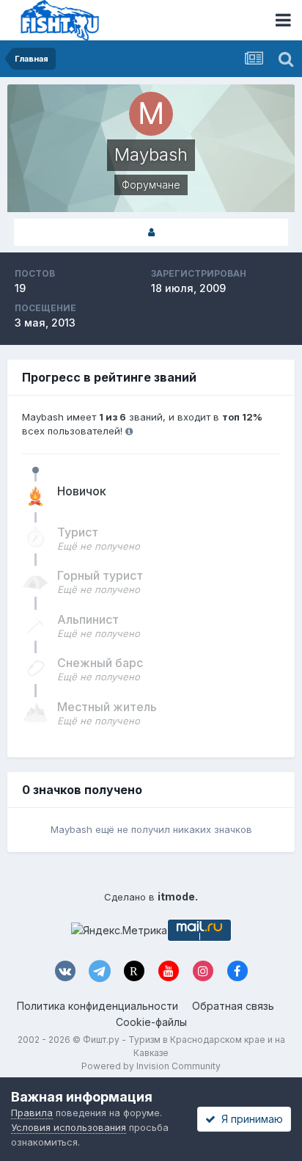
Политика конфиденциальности (97, 1006)
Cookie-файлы (151, 1022)
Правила (32, 1112)
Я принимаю (249, 1119)
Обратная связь (233, 1006)
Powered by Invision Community (151, 1065)
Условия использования (68, 1127)
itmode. (178, 896)
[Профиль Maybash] (151, 232)
